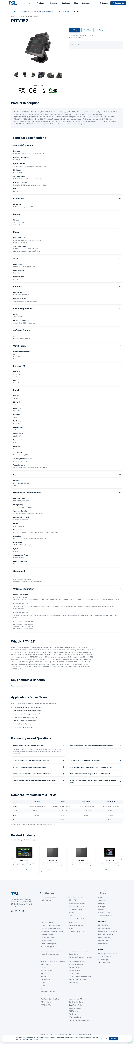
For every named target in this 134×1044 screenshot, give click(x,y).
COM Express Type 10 (76, 918)
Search (105, 3)
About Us (101, 901)
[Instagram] (23, 911)
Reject (105, 1038)
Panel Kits (72, 1014)
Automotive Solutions (105, 934)
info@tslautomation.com (109, 954)
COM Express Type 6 (76, 906)
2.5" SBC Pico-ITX (47, 970)
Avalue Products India (105, 916)
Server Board (73, 954)
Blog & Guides (103, 925)
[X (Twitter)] (16, 911)
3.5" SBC (44, 976)
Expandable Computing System (52, 932)
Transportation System (48, 944)
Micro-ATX (44, 986)
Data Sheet (87, 30)
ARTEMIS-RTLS (46, 1005)
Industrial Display (75, 1008)
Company (86, 3)
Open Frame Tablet (75, 1005)
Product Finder (103, 943)
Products (40, 3)
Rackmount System (47, 938)
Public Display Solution (77, 925)
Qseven (71, 912)
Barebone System (47, 935)
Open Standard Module (77, 903)
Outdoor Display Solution (77, 932)
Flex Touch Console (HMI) (50, 999)
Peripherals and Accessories (79, 1020)
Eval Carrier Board (75, 909)
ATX (42, 988)
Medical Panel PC (75, 970)
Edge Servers (103, 940)
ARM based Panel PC (76, 1017)
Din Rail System (46, 941)
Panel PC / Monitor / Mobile (44, 11)
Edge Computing (104, 937)
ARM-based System (48, 947)
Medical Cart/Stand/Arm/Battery (80, 976)
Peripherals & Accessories (78, 979)
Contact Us (119, 3)
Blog (76, 3)
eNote (71, 928)
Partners (53, 3)
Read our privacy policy (36, 1039)
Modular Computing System (50, 928)
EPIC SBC (44, 973)
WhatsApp (104, 960)
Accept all (113, 1038)
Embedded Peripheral (48, 991)
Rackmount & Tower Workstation (80, 957)
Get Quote (74, 30)
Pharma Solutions (104, 928)
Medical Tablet (74, 973)
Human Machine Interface (50, 954)
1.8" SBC (44, 967)
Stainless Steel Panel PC (77, 1002)
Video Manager (74, 982)
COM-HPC (72, 900)
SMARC (71, 915)
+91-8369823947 (107, 957)
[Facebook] (19, 911)
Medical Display (74, 967)
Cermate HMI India (104, 913)
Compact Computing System (51, 925)
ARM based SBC (46, 964)
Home (30, 3)
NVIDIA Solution (46, 900)
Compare (102, 30)
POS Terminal (73, 1011)
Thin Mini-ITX (45, 979)
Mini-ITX (44, 982)
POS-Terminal (65, 11)
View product (24, 870)
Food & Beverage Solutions (107, 931)
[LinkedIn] (12, 911)
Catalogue (66, 3)
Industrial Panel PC (75, 999)
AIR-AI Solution (46, 1002)
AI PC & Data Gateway (76, 964)
